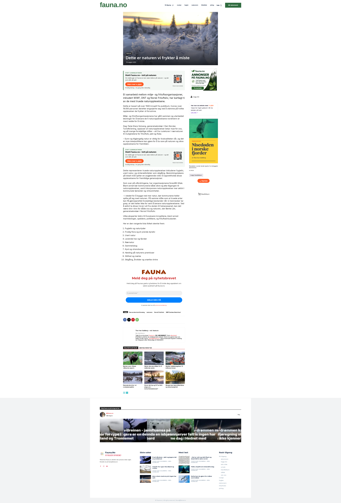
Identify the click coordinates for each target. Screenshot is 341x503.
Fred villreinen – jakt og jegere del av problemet (164, 458)
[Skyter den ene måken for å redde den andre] (154, 358)
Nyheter (128, 53)
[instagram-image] (111, 430)
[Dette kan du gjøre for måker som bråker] (184, 479)
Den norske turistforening (137, 312)
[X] (129, 319)
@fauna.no (109, 413)
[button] (219, 5)
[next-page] (127, 393)
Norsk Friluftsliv (159, 312)
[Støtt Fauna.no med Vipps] (177, 79)
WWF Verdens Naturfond (173, 312)
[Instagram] (103, 466)
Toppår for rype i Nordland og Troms (163, 467)
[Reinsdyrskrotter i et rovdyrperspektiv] (132, 377)
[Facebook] (125, 319)
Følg (239, 414)
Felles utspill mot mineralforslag (202, 467)
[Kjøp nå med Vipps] (203, 181)
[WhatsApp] (137, 319)
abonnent (173, 335)
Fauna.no (152, 335)
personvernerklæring (161, 305)
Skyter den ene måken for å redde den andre (153, 367)
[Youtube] (107, 466)
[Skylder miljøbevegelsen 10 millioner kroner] (175, 358)
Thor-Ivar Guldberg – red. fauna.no (147, 330)
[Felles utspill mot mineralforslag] (184, 469)
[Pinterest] (133, 319)
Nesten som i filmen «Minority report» (129, 367)
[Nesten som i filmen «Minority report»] (132, 358)
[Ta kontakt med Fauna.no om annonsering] (198, 87)
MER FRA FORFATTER (145, 348)
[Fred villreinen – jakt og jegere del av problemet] (145, 460)
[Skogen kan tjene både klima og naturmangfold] (175, 377)
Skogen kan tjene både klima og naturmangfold (175, 386)
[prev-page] (124, 393)
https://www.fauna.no (140, 333)
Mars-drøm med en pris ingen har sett (164, 477)
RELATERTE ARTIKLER (130, 348)
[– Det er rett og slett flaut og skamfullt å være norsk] (184, 460)
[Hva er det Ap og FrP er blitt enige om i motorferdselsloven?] (154, 377)
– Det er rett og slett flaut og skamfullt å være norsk (201, 458)
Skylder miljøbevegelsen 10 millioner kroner (174, 367)
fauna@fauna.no (154, 338)
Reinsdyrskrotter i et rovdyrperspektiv (129, 386)
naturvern (149, 312)
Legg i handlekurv (196, 175)
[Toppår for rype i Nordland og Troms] (145, 469)
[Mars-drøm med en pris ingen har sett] (145, 479)
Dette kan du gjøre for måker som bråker (201, 477)
